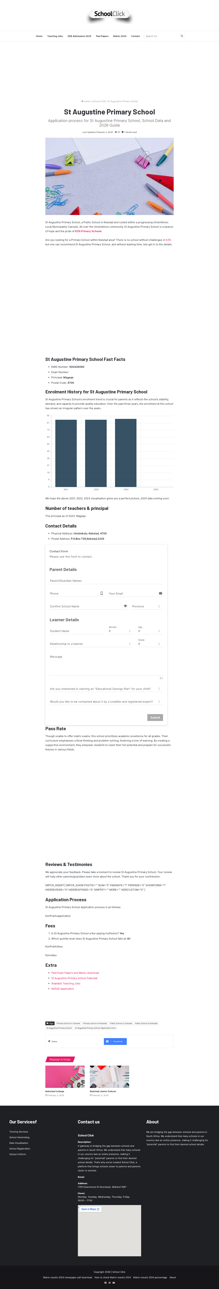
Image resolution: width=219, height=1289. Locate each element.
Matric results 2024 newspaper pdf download (67, 1277)
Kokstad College (54, 1091)
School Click (86, 1135)
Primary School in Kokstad (95, 1023)
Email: (81, 1177)
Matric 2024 (119, 36)
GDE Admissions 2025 (79, 36)
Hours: (81, 1193)
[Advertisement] (109, 70)
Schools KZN (99, 101)
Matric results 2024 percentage (150, 1277)
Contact (135, 36)
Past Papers (102, 36)
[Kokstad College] (65, 1077)
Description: (84, 1142)
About (173, 1277)
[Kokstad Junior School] (109, 1077)
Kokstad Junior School (103, 1091)
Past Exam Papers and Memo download (75, 972)
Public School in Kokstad (146, 1023)
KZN (168, 240)
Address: (83, 1183)
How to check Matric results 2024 (112, 1277)
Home (39, 36)
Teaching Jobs (55, 36)
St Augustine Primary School (59, 1028)
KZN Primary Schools (88, 231)
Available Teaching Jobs (65, 983)
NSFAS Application (62, 988)
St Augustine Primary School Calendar (74, 978)
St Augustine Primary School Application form (95, 1028)
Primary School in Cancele (68, 1023)
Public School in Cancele (121, 1023)
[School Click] (109, 15)
